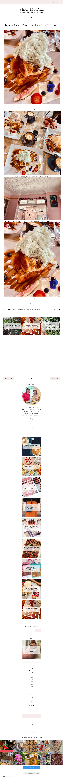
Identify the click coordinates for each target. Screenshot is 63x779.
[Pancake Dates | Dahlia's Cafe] (31, 598)
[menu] (3, 2)
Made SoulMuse (56, 776)
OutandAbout (19, 309)
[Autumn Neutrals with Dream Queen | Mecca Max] (31, 618)
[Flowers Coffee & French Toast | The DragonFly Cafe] (31, 455)
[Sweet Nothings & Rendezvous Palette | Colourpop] (31, 578)
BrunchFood (11, 309)
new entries (8, 378)
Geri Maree (31, 9)
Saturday (26, 309)
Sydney (31, 309)
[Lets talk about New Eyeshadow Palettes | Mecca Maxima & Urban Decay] (31, 496)
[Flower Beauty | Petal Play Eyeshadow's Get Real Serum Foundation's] (31, 537)
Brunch (5, 309)
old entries (54, 378)
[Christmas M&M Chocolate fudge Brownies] (31, 557)
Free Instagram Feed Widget (32, 773)
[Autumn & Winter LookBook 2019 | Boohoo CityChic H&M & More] (31, 516)
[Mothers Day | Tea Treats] (31, 476)
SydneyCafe (37, 309)
